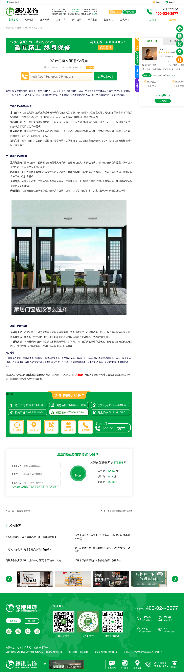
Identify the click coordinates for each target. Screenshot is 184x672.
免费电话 (85, 430)
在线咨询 (68, 430)
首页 (19, 27)
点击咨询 (106, 47)
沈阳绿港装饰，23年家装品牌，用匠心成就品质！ (31, 536)
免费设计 (51, 430)
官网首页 (13, 19)
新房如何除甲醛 (24, 510)
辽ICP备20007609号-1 (55, 651)
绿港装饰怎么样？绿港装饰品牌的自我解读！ (29, 549)
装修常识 (38, 27)
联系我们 (124, 19)
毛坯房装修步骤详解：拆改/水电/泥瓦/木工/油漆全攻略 (33, 560)
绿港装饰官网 (24, 647)
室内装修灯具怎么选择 (122, 510)
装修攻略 (108, 19)
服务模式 (44, 19)
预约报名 (131, 11)
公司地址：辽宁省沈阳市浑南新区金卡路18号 (142, 651)
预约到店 (34, 430)
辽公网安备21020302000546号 (105, 651)
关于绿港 (29, 19)
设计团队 (76, 19)
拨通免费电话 (105, 76)
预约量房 (16, 430)
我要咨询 (90, 67)
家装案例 (92, 19)
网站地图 (84, 651)
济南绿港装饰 (41, 647)
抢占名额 (117, 11)
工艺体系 (60, 19)
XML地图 (73, 651)
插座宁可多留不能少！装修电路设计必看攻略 (98, 560)
